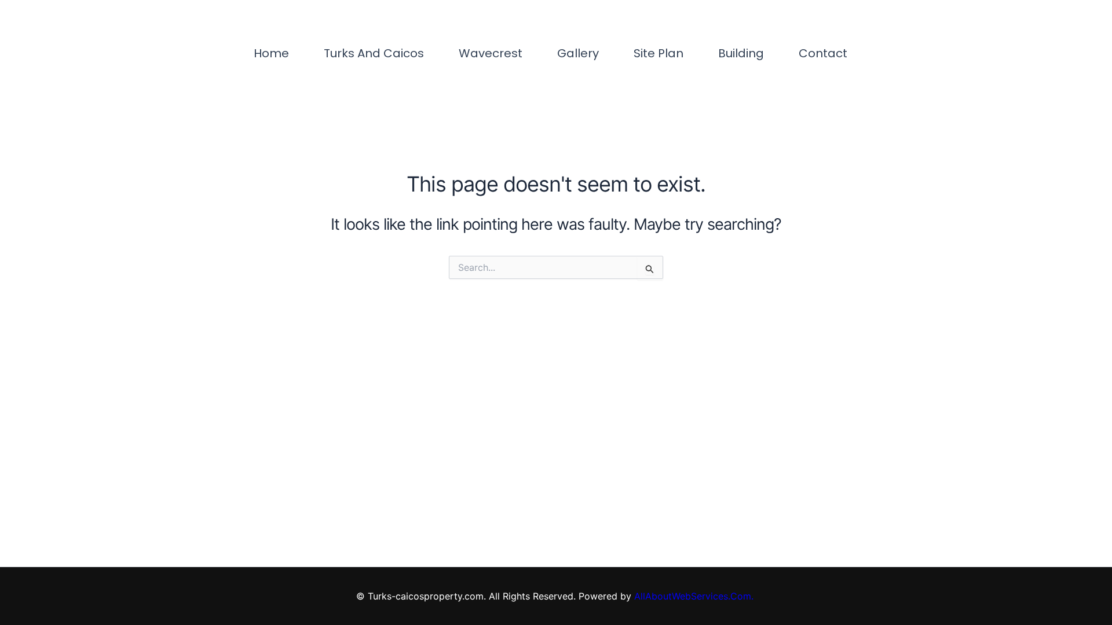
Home (271, 53)
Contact (823, 53)
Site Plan (658, 53)
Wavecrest (490, 53)
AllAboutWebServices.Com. (695, 596)
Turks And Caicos (374, 53)
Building (741, 53)
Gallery (578, 53)
